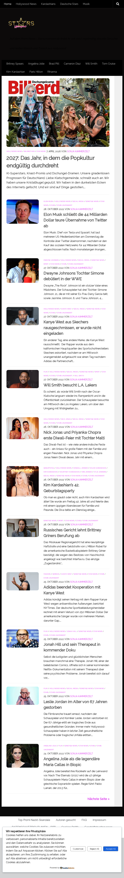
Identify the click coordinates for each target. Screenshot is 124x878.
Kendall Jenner (80, 468)
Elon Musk (48, 201)
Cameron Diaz (72, 63)
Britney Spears (15, 63)
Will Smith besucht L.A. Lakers (70, 385)
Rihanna (52, 71)
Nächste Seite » (98, 799)
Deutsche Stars (69, 3)
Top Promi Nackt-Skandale (34, 820)
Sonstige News (92, 201)
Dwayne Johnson (51, 260)
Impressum (99, 820)
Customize (78, 848)
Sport (46, 264)
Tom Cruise (108, 63)
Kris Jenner (87, 472)
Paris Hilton (36, 71)
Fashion (47, 574)
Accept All (111, 848)
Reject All (94, 848)
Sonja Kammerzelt (78, 151)
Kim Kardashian (15, 71)
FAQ (84, 820)
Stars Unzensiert (64, 205)
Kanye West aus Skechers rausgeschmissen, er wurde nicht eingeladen (72, 328)
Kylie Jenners (100, 472)
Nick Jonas (66, 419)
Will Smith (91, 63)
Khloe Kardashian (98, 468)
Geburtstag (49, 468)
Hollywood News (26, 3)
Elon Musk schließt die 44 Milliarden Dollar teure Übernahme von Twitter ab (75, 220)
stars (52, 205)
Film (45, 372)
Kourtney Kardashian (70, 472)
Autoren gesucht (66, 820)
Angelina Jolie (36, 63)
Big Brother (29, 151)
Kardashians (48, 3)
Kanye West (66, 309)
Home (7, 3)
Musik (86, 3)
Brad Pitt (54, 63)
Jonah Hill (72, 631)
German (55, 574)
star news (41, 151)
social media (78, 201)
